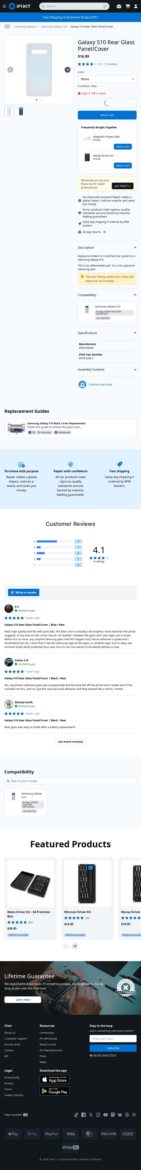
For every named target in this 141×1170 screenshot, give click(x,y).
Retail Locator (48, 1044)
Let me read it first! (104, 1055)
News (43, 1062)
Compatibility (87, 295)
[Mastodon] (113, 1115)
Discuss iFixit (12, 1044)
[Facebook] (83, 1115)
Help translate (13, 1114)
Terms (8, 1089)
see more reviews (70, 742)
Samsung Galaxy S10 (54, 26)
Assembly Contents (91, 369)
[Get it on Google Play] (54, 1091)
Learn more (23, 999)
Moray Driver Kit (103, 155)
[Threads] (127, 1115)
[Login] (136, 6)
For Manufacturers (51, 1050)
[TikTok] (76, 1115)
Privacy (8, 1083)
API (6, 1056)
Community (47, 1032)
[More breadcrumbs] (7, 26)
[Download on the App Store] (54, 1079)
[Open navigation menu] (4, 6)
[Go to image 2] (41, 100)
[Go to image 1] (37, 100)
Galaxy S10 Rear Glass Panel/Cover (92, 26)
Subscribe (113, 1048)
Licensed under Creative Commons (80, 1159)
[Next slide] (75, 946)
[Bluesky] (120, 1115)
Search (127, 103)
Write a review (25, 592)
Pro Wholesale (48, 1038)
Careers (9, 1050)
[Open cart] (127, 6)
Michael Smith (24, 702)
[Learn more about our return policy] (104, 232)
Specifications (87, 333)
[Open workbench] (119, 6)
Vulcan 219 (21, 660)
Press (43, 1056)
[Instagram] (98, 1115)
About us (9, 1032)
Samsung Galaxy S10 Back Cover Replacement (56, 423)
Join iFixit (123, 186)
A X (17, 606)
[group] (10, 69)
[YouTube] (105, 1115)
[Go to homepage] (21, 6)
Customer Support (15, 1038)
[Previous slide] (66, 946)
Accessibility (11, 1077)
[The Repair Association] (134, 1115)
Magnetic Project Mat (106, 136)
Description (86, 248)
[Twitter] (91, 1115)
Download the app (53, 1071)
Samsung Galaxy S (25, 26)
